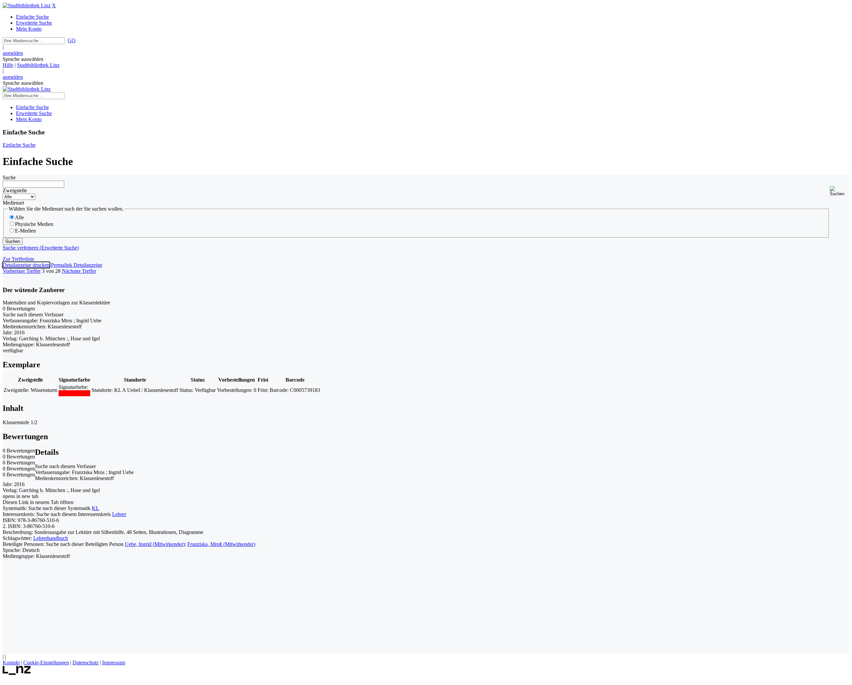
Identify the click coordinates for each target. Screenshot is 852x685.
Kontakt (11, 662)
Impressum (113, 662)
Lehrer (119, 514)
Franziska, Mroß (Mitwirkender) (221, 544)
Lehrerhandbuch (50, 538)
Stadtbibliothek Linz (38, 65)
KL (95, 508)
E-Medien (25, 231)
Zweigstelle (15, 190)
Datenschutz (86, 662)
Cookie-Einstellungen (46, 662)
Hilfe (8, 65)
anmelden (13, 53)
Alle (19, 217)
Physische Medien (34, 224)
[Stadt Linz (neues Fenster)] (17, 673)
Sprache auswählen (23, 59)
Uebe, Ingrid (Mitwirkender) (155, 544)
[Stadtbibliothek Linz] (27, 5)
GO (72, 40)
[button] (839, 191)
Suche (9, 177)
